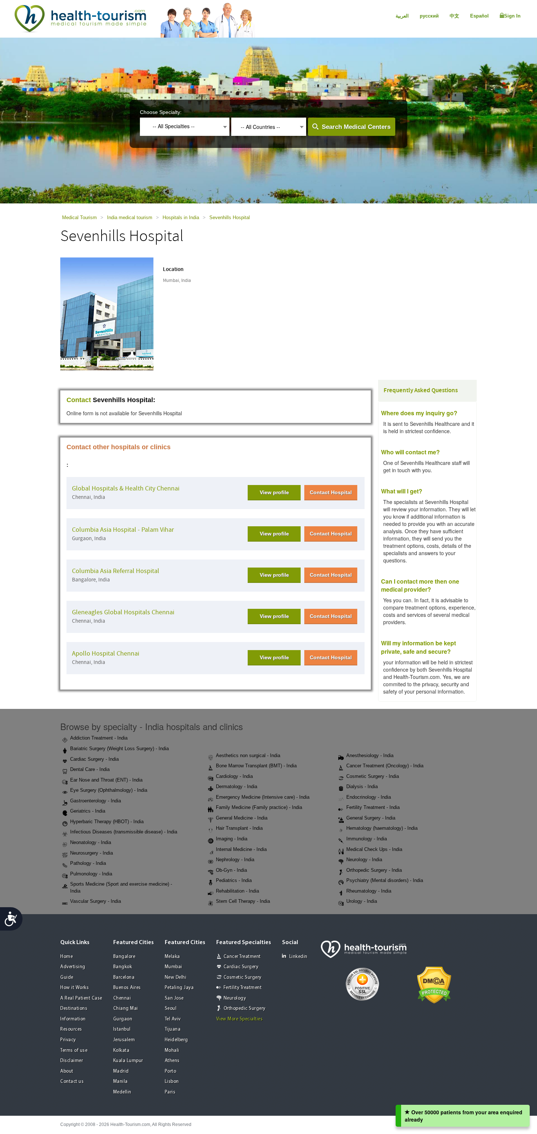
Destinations (73, 1008)
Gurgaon (123, 1019)
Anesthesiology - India (369, 755)
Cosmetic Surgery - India (372, 776)
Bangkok (122, 967)
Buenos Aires (127, 987)
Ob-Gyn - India (231, 870)
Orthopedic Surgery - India (374, 870)
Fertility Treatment (243, 987)
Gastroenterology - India (95, 800)
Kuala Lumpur (128, 1060)
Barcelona (124, 977)
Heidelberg (176, 1040)
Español (479, 16)
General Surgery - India (370, 818)
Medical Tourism (79, 217)
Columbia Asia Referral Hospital (115, 571)
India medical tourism (129, 217)
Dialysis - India (362, 786)
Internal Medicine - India (241, 849)
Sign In (512, 16)
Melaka (172, 956)
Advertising (72, 967)
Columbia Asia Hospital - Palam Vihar (123, 530)
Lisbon (172, 1081)
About (66, 1071)
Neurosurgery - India (91, 853)
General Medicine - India (241, 818)
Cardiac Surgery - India (94, 759)
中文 (454, 16)
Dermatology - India (236, 786)
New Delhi (176, 977)
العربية (402, 16)
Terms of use (73, 1050)
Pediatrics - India (234, 880)
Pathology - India (88, 863)
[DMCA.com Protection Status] (434, 984)
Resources (71, 1029)
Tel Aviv (173, 1019)
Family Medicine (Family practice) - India (259, 807)
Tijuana (173, 1029)
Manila (120, 1081)
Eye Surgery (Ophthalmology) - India (108, 790)
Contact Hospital (331, 492)
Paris (170, 1092)
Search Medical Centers (356, 126)
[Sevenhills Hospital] (106, 313)
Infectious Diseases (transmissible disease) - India (123, 832)
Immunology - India (366, 838)
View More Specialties (239, 1019)
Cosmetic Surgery (243, 977)
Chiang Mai (125, 1008)
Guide (66, 977)
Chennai (122, 998)
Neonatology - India (90, 842)
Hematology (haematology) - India (382, 828)
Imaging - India (231, 838)
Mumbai (173, 967)
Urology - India (361, 901)
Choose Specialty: (161, 112)
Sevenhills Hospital (229, 217)
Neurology (235, 998)
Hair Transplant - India (239, 828)
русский (429, 16)
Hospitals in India (181, 217)
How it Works (74, 987)
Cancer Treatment (242, 956)
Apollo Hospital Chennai (105, 653)
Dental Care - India (90, 769)
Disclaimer (71, 1060)
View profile (274, 492)
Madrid (121, 1071)
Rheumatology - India (368, 891)
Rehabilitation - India (237, 891)
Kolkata (121, 1050)
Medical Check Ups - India (374, 849)
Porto (170, 1071)
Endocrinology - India (368, 797)
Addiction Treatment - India (98, 738)
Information (73, 1019)
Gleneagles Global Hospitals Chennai (123, 612)
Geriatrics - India (87, 811)
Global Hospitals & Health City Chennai (125, 488)
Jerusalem (124, 1040)
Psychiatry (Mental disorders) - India (384, 880)
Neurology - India (364, 859)
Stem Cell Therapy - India (243, 901)
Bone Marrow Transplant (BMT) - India (256, 765)
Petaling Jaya (179, 987)
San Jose (174, 998)
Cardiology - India (234, 776)
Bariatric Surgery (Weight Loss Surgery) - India (119, 748)
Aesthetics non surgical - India (248, 755)
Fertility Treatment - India (373, 807)
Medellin (122, 1092)
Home (66, 956)
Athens (172, 1060)
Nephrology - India (235, 859)
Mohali (172, 1050)
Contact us (72, 1081)
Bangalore (124, 956)
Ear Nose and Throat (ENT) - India (106, 780)
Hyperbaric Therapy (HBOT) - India (107, 821)
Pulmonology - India (91, 874)
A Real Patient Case (81, 998)
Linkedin (298, 956)
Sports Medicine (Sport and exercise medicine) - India (121, 887)
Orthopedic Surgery (245, 1008)
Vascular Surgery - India (95, 901)
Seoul (171, 1008)
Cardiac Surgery (241, 967)
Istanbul (122, 1029)
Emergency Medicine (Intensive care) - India (262, 797)
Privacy (68, 1040)
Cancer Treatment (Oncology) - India (384, 765)
